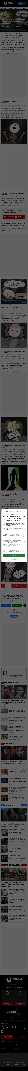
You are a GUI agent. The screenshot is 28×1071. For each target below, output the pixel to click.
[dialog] (14, 535)
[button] (14, 532)
